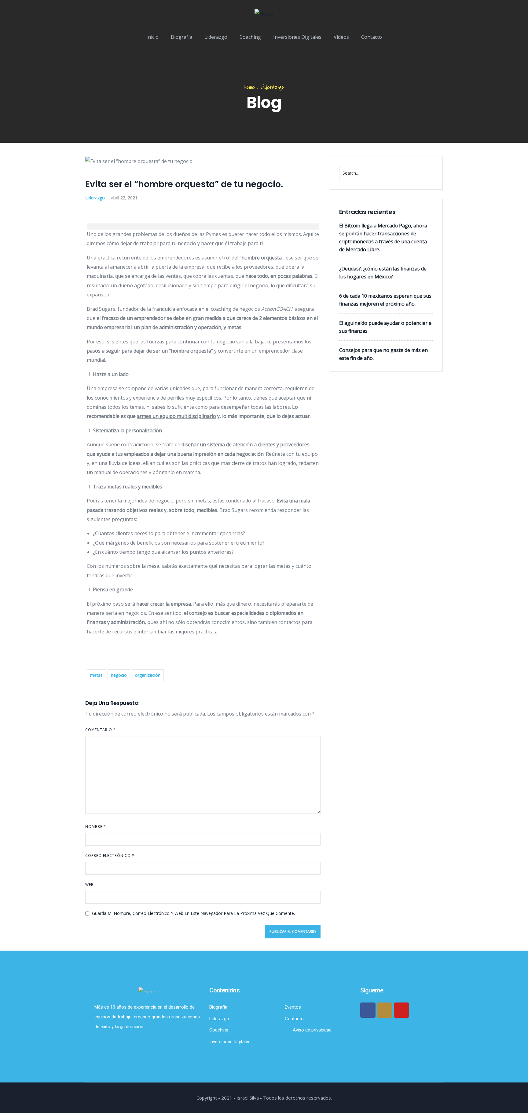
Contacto (371, 37)
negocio (119, 675)
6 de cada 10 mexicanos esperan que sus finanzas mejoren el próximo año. (385, 299)
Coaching (250, 37)
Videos (341, 37)
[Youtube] (401, 1010)
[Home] (264, 13)
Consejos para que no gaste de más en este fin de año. (383, 354)
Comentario (100, 729)
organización (147, 675)
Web (89, 884)
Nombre (95, 826)
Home (249, 87)
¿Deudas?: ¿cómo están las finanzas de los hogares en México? (383, 272)
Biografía (181, 37)
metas (96, 675)
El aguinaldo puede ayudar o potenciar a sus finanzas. (385, 327)
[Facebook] (368, 1010)
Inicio (152, 37)
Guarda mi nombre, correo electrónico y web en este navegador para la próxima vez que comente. (193, 913)
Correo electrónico (109, 855)
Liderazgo (215, 37)
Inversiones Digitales (297, 37)
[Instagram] (384, 1010)
